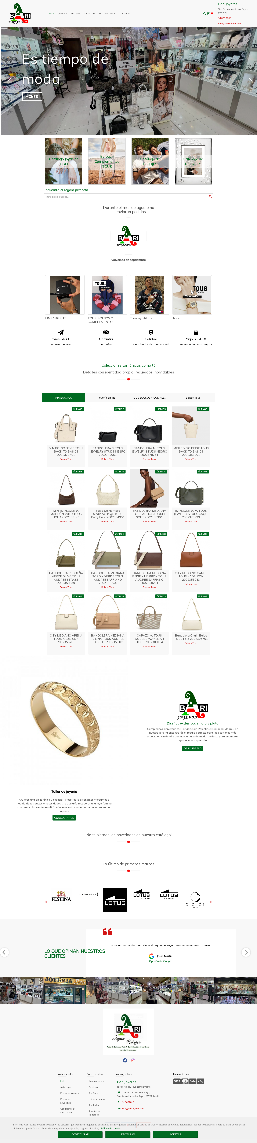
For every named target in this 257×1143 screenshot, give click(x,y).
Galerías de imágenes (94, 1113)
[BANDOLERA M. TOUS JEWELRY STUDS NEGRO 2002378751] (149, 425)
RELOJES (75, 13)
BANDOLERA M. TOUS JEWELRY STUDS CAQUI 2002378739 (191, 514)
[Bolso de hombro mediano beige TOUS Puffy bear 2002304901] (108, 488)
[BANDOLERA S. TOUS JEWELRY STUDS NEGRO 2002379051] (108, 425)
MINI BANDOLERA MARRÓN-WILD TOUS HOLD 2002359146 (66, 514)
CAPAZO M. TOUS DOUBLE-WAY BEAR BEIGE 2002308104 (149, 639)
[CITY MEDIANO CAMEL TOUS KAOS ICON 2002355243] (191, 550)
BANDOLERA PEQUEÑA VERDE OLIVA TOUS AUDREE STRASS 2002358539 (66, 578)
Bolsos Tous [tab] (193, 397)
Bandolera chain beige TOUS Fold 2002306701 (191, 637)
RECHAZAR (128, 1134)
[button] (46, 902)
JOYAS (62, 13)
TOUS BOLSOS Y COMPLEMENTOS (101, 320)
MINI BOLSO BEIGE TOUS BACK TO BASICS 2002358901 (191, 451)
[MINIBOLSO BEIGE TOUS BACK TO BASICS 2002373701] (66, 425)
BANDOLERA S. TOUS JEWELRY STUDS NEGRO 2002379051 (108, 451)
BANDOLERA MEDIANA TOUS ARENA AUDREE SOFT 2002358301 (149, 514)
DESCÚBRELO (193, 748)
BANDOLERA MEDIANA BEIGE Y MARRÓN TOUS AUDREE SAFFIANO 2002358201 (149, 578)
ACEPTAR (175, 1134)
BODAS (97, 13)
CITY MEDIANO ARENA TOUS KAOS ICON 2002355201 (66, 639)
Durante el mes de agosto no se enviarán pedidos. (128, 209)
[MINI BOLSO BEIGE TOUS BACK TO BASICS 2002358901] (191, 425)
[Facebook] (125, 1061)
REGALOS (110, 13)
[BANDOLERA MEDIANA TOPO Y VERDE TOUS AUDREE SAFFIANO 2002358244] (108, 550)
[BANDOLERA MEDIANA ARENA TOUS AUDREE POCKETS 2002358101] (108, 613)
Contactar (94, 1105)
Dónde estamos (97, 1099)
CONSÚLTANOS (64, 817)
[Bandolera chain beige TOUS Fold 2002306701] (191, 613)
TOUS (86, 13)
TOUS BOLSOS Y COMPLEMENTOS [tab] (151, 397)
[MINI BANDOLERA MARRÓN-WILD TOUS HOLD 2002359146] (66, 488)
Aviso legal (65, 1087)
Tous (176, 318)
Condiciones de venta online (68, 1110)
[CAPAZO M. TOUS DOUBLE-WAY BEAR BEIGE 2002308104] (149, 613)
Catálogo (93, 1093)
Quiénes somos (96, 1081)
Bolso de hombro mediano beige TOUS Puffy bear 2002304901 (107, 514)
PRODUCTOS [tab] (63, 397)
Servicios (93, 1087)
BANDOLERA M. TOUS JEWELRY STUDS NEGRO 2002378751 (149, 451)
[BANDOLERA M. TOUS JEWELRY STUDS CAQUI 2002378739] (191, 488)
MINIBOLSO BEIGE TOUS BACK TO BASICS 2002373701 (66, 451)
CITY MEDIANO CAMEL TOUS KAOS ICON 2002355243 (191, 576)
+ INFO (32, 96)
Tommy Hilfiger (142, 318)
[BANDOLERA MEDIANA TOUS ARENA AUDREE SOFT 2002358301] (149, 488)
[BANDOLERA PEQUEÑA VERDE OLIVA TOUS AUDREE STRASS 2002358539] (66, 550)
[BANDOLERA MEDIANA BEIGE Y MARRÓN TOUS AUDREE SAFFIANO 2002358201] (149, 550)
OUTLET (126, 13)
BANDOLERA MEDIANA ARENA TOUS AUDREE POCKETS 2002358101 (107, 639)
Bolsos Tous (66, 459)
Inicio (62, 1081)
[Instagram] (133, 1061)
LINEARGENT (55, 318)
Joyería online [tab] (106, 397)
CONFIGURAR (80, 1134)
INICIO (51, 13)
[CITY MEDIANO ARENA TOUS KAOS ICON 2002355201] (66, 613)
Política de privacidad (65, 1101)
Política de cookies (111, 1128)
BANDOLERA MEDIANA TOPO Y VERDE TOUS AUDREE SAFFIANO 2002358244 (107, 578)
